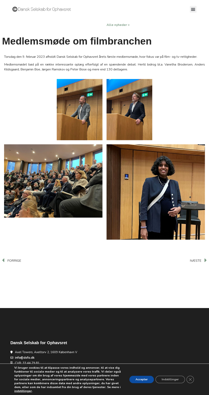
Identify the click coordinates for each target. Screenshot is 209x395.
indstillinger (23, 391)
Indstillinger (170, 379)
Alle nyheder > (118, 25)
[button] (193, 9)
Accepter (142, 379)
